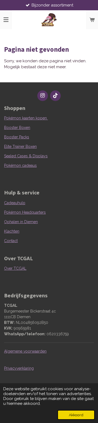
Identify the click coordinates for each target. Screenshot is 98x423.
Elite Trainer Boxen (20, 146)
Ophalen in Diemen (21, 222)
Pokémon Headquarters (25, 212)
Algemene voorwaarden (25, 351)
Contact (11, 241)
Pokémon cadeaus (20, 165)
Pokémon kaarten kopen (26, 118)
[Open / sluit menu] (6, 19)
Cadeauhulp (14, 203)
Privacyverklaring (19, 368)
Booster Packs (16, 137)
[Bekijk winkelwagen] (92, 19)
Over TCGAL (15, 268)
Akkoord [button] (76, 415)
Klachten (11, 231)
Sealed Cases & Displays (26, 156)
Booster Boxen (17, 127)
